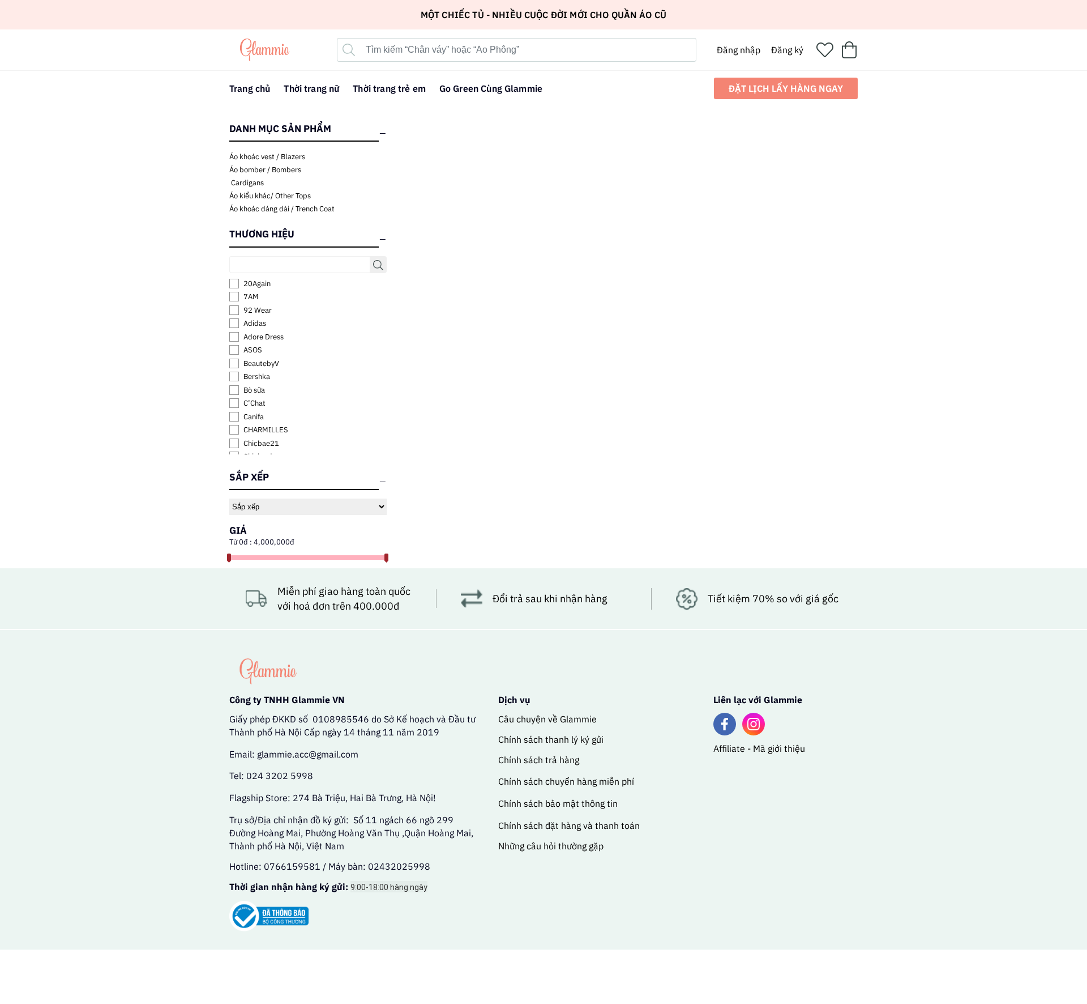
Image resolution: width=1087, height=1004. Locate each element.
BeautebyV (261, 363)
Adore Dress (263, 337)
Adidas (254, 323)
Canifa (253, 417)
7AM (251, 296)
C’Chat (254, 403)
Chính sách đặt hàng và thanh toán (569, 825)
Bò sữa (254, 390)
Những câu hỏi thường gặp (551, 846)
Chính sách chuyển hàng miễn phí (566, 781)
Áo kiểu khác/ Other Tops (270, 196)
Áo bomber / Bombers (265, 170)
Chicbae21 (261, 443)
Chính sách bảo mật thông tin (558, 803)
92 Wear (257, 310)
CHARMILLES (265, 430)
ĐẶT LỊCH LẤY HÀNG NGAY (786, 88)
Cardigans (246, 183)
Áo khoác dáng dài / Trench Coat (282, 209)
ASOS (252, 350)
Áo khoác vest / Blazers (267, 156)
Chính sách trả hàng (538, 759)
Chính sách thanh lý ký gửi (551, 739)
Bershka (256, 376)
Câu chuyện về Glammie (547, 719)
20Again (257, 283)
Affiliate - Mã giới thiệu (759, 748)
